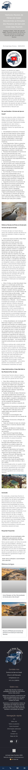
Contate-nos (14, 733)
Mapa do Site (14, 736)
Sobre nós (14, 721)
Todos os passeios (14, 724)
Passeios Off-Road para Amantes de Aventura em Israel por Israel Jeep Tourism (13, 632)
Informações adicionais (14, 728)
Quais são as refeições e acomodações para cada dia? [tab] (13, 559)
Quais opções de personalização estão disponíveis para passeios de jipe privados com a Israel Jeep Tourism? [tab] (13, 538)
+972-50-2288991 (14, 680)
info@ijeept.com (14, 678)
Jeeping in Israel (8, 31)
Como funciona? (14, 726)
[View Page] (17, 768)
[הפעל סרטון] (14, 58)
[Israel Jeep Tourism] (14, 5)
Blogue (14, 731)
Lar (14, 719)
